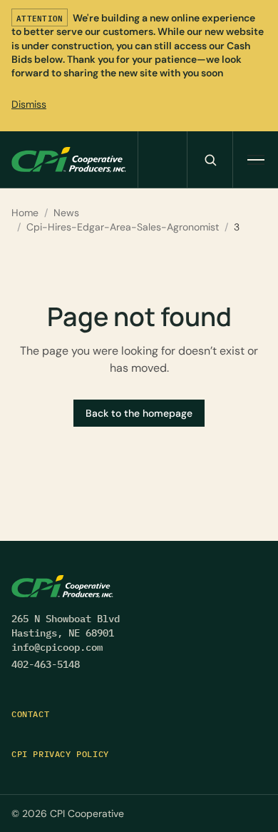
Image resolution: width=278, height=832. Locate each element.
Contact (30, 714)
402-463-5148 (45, 664)
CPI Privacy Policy (60, 754)
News (66, 212)
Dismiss (28, 104)
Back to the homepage (139, 413)
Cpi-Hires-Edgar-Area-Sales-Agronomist (122, 226)
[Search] (209, 159)
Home (24, 212)
